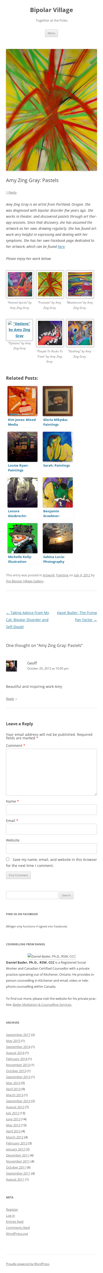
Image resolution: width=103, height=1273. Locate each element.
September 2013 (18, 1077)
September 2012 (18, 1101)
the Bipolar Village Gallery (25, 581)
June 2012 (13, 1119)
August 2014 (15, 1052)
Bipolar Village (51, 10)
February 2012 (16, 1143)
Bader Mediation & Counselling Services (42, 1004)
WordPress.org (17, 1233)
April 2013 (13, 1089)
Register (12, 1209)
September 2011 (18, 1173)
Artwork (49, 575)
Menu (51, 33)
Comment (15, 745)
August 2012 (15, 1107)
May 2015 (13, 1040)
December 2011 (17, 1155)
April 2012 (13, 1131)
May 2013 (13, 1083)
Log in (10, 1215)
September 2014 (18, 1046)
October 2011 (16, 1167)
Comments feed (18, 1227)
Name (12, 801)
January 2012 (15, 1149)
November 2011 (18, 1161)
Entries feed (15, 1221)
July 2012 (12, 1113)
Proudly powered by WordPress (28, 1264)
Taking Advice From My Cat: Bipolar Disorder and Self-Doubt (27, 619)
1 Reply (11, 192)
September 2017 (18, 1034)
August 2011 (15, 1179)
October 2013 (16, 1071)
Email (12, 820)
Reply (10, 698)
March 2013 (14, 1095)
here (61, 246)
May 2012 (13, 1125)
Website (13, 840)
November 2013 (18, 1065)
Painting (62, 575)
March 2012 (14, 1137)
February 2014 (16, 1059)
